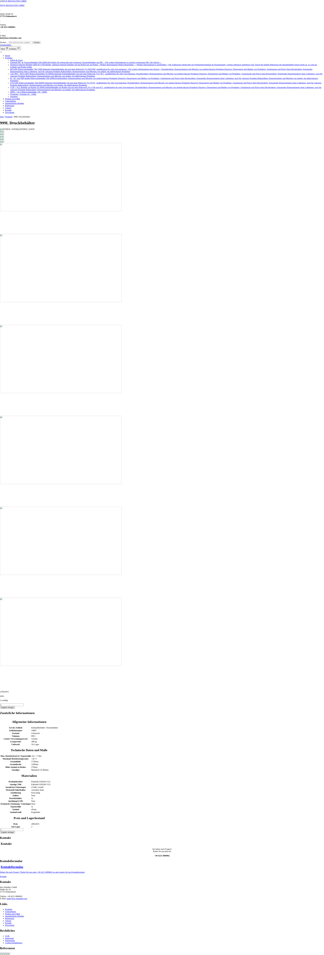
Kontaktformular (12, 866)
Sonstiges (14, 96)
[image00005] (9, 954)
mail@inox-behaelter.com (17, 899)
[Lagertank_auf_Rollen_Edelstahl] (7, 954)
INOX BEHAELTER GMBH (12, 5)
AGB (7, 936)
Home (7, 56)
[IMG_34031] (1, 954)
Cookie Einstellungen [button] (13, 943)
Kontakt (8, 110)
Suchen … (4, 42)
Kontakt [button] (3, 876)
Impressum (9, 938)
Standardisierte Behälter (14, 103)
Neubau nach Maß (12, 99)
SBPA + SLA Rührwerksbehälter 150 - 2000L (28, 92)
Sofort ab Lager (16, 60)
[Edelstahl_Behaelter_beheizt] (5, 954)
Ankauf (8, 108)
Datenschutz (10, 940)
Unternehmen (10, 101)
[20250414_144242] (3, 954)
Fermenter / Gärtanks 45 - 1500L (23, 94)
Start (2, 117)
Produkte (8, 58)
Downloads (9, 112)
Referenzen (9, 106)
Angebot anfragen (7, 707)
